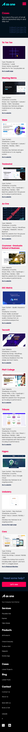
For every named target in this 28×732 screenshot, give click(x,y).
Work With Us (6, 703)
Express (4, 618)
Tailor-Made (6, 623)
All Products (6, 635)
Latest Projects (7, 669)
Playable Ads (6, 613)
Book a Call (6, 708)
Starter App (6, 656)
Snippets (5, 651)
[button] (8, 4)
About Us (5, 697)
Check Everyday (7, 641)
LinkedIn (4, 714)
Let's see (14, 585)
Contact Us (6, 692)
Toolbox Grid (6, 646)
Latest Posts (6, 680)
